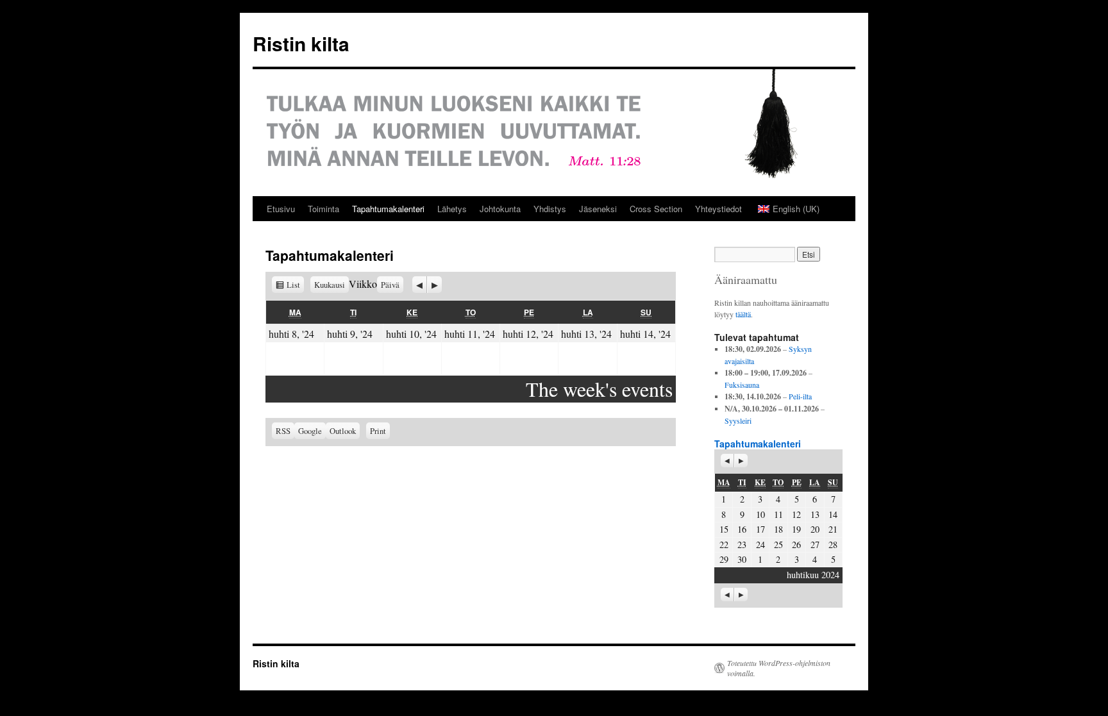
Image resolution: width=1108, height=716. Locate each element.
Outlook (345, 430)
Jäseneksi (598, 209)
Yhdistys (549, 209)
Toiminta (323, 209)
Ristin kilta (301, 43)
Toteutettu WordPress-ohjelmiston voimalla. (778, 668)
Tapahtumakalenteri (388, 209)
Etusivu (281, 209)
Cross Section (656, 209)
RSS (283, 431)
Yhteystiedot (718, 209)
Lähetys (452, 209)
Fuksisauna (742, 384)
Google (312, 430)
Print (380, 429)
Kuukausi (329, 284)
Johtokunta (500, 209)
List (295, 284)
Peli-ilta (800, 396)
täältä (743, 314)
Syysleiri (738, 420)
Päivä (390, 284)
